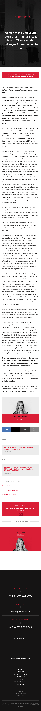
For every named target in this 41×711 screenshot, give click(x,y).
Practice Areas (20, 674)
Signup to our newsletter (20, 658)
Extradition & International (10, 490)
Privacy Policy (20, 695)
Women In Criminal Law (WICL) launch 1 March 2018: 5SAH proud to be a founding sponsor (20, 469)
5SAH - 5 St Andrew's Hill (20, 6)
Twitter (20, 644)
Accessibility (20, 697)
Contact (20, 684)
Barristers (20, 676)
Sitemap (20, 691)
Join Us (20, 679)
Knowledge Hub (20, 682)
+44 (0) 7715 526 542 (20, 627)
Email (25, 429)
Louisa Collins (13, 53)
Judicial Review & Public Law (10, 495)
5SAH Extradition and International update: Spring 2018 (18, 448)
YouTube (26, 644)
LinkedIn (6, 429)
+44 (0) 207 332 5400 (20, 17)
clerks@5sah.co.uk (20, 611)
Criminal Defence (7, 486)
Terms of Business (20, 693)
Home (20, 669)
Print (34, 429)
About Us (20, 671)
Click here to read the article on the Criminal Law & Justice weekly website (20, 75)
